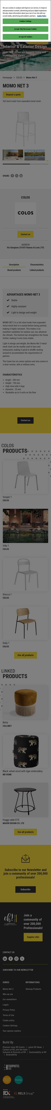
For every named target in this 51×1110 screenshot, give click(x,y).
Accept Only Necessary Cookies (25, 29)
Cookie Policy (41, 16)
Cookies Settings (25, 21)
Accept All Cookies (25, 37)
